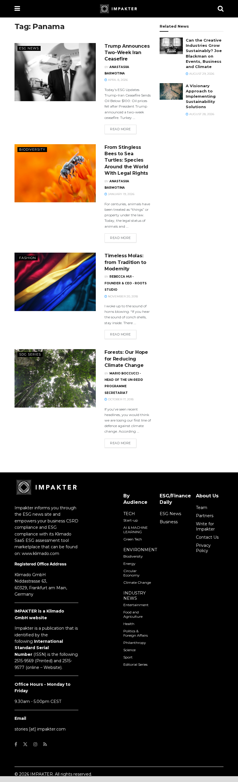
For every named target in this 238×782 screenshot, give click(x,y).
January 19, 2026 (120, 194)
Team (201, 507)
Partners (204, 515)
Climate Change (137, 582)
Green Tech (132, 539)
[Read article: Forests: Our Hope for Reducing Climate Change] (55, 378)
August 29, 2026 (201, 74)
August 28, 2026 (201, 114)
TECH (129, 513)
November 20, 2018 (122, 296)
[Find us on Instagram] (35, 744)
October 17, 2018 (120, 399)
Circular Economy (131, 573)
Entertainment (136, 605)
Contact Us (207, 537)
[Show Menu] (17, 8)
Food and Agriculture (133, 614)
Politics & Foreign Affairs (135, 633)
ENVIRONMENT (140, 549)
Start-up (130, 520)
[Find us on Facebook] (16, 744)
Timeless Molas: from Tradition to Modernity (125, 262)
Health (128, 624)
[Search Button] (220, 8)
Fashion (27, 258)
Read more (123, 129)
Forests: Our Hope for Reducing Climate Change (126, 358)
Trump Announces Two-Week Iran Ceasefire (126, 52)
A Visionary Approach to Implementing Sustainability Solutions (201, 96)
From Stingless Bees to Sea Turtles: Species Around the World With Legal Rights (126, 160)
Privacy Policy (203, 548)
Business (169, 521)
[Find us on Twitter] (25, 744)
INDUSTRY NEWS (134, 595)
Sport (128, 657)
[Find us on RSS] (45, 744)
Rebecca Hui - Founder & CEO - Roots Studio (125, 283)
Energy (129, 563)
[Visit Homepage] (119, 9)
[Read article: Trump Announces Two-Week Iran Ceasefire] (55, 72)
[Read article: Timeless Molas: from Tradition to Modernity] (55, 282)
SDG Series (30, 354)
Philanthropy (134, 642)
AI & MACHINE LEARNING (135, 529)
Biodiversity (32, 149)
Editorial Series (135, 664)
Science (129, 650)
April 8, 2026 (117, 80)
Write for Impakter (205, 526)
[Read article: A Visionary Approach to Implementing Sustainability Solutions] (171, 91)
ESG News (29, 48)
